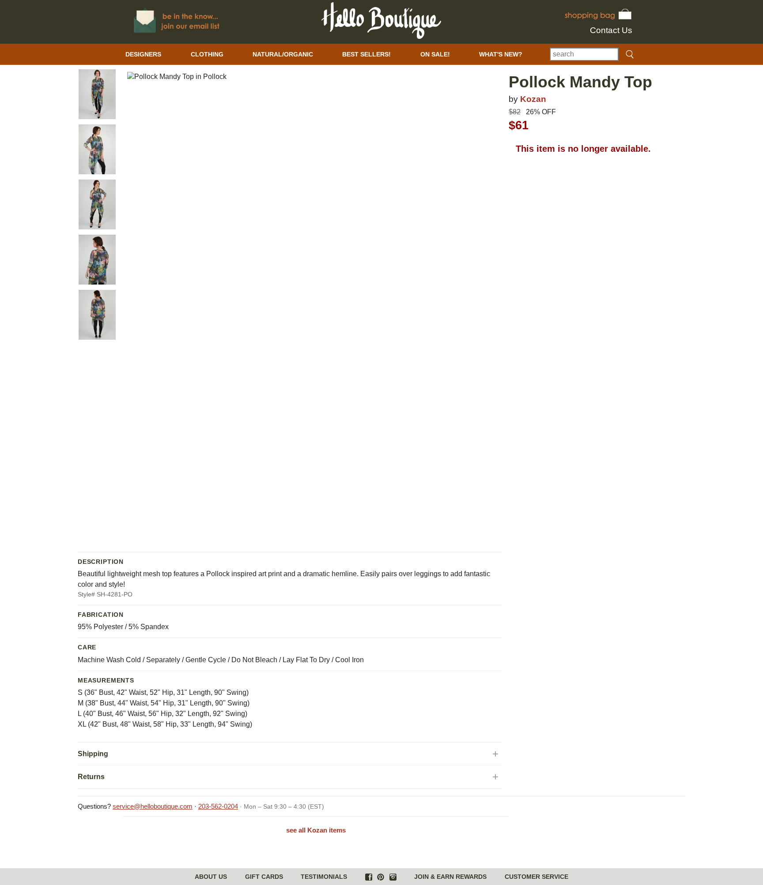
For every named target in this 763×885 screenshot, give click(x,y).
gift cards (264, 876)
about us (211, 876)
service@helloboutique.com (153, 806)
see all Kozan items (316, 830)
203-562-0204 (218, 806)
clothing (207, 54)
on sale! (435, 54)
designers (143, 54)
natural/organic (283, 54)
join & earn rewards (450, 876)
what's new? (500, 54)
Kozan (533, 99)
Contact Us (611, 30)
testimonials (324, 876)
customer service (536, 876)
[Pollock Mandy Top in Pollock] (97, 94)
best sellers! (366, 54)
